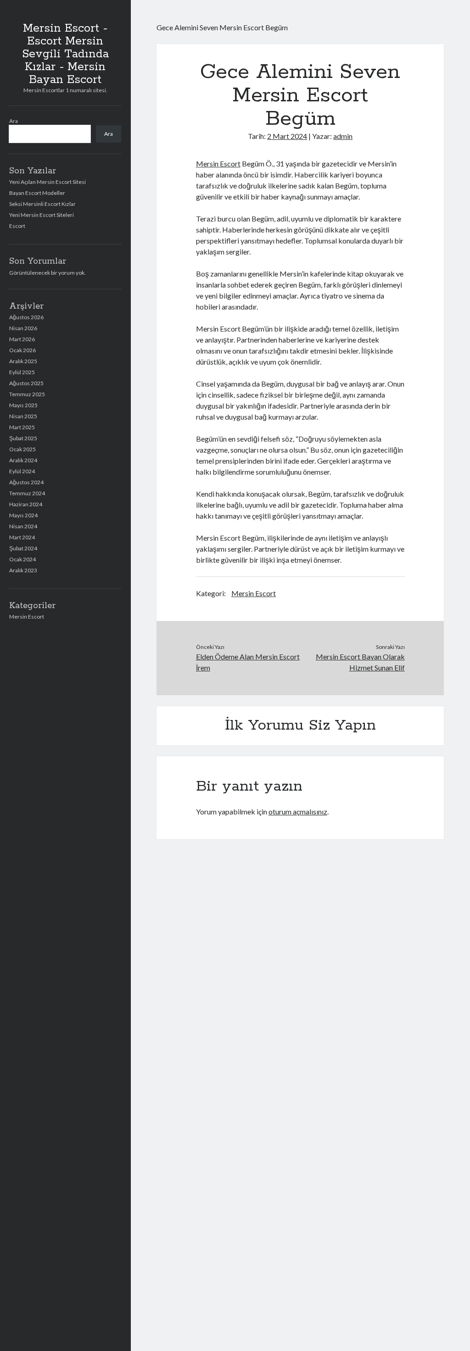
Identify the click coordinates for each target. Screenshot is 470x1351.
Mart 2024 (22, 537)
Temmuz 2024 (27, 493)
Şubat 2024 (23, 548)
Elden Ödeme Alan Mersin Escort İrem (248, 662)
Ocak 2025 (22, 449)
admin (342, 136)
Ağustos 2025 (26, 383)
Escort (17, 225)
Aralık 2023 (23, 570)
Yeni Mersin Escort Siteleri (41, 214)
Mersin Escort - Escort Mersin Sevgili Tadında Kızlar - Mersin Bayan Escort (65, 54)
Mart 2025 (22, 427)
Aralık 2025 (23, 361)
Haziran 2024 (25, 504)
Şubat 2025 (23, 438)
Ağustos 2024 (26, 482)
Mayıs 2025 (23, 405)
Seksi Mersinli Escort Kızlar (42, 203)
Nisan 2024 (23, 526)
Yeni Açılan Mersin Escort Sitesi (47, 181)
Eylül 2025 (22, 372)
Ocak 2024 (22, 559)
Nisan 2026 (23, 328)
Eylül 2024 (22, 471)
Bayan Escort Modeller (37, 192)
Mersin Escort (26, 616)
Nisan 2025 (23, 416)
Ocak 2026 (22, 350)
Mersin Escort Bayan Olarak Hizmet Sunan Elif (360, 662)
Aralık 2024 (23, 460)
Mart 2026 (22, 339)
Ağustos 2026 (26, 317)
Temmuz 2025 (27, 394)
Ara (13, 120)
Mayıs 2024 (23, 515)
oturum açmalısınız (298, 811)
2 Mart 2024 (287, 136)
